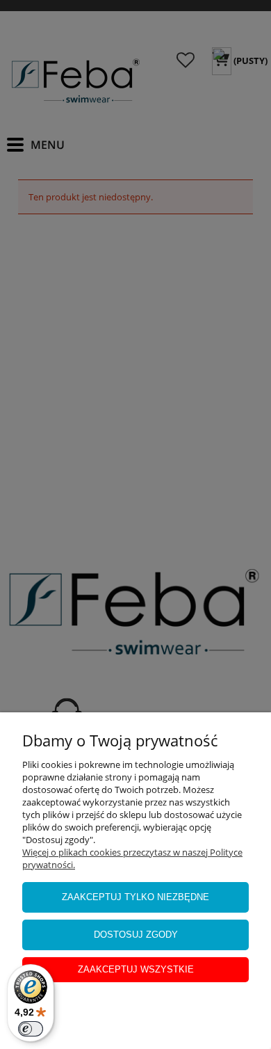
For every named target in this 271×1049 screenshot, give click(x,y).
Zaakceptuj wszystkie (136, 969)
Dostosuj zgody (136, 934)
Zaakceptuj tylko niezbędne (135, 897)
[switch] (30, 1028)
